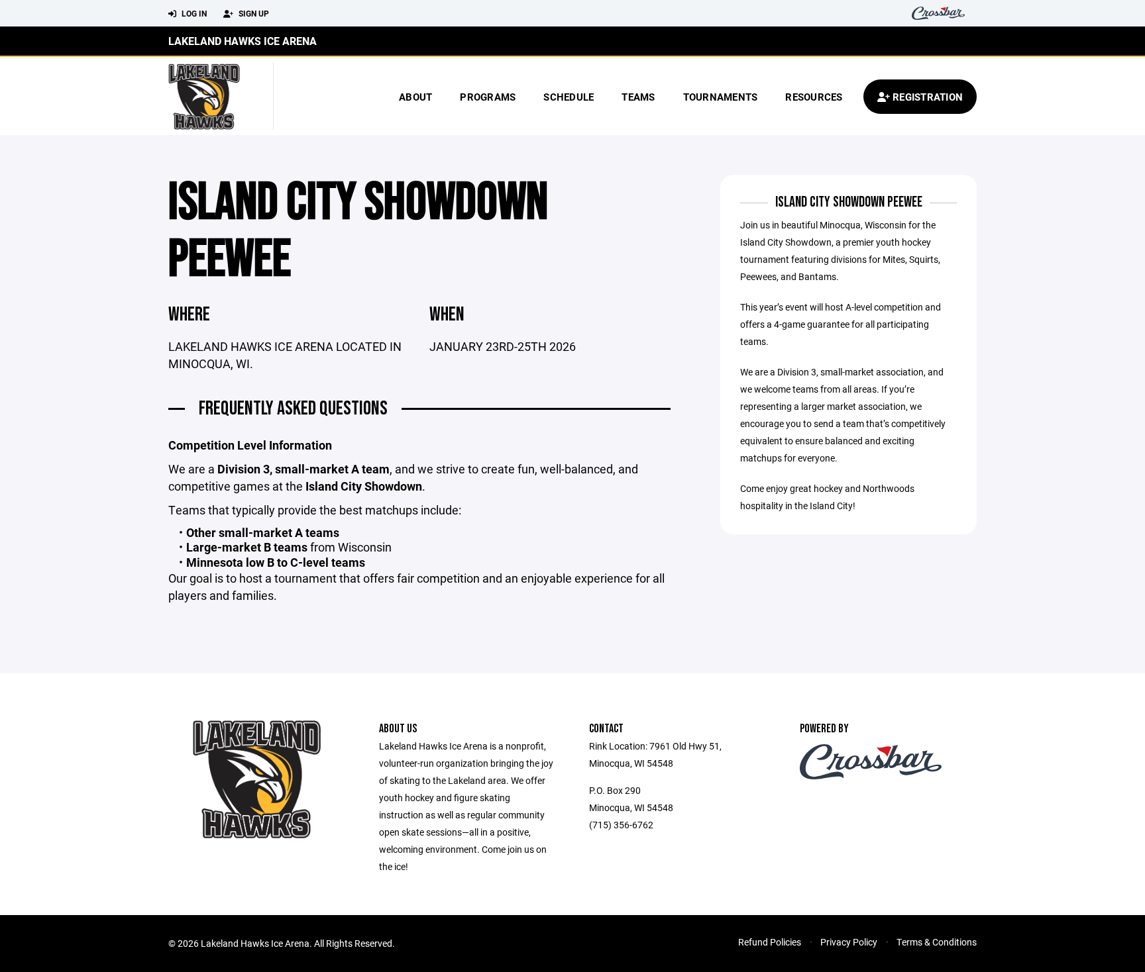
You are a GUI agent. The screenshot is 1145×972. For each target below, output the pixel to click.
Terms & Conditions (937, 942)
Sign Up (253, 13)
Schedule (568, 96)
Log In (193, 13)
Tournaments (720, 96)
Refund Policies (769, 942)
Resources (813, 96)
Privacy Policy (848, 942)
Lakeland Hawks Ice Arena (242, 41)
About (415, 96)
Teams (638, 96)
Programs (488, 96)
